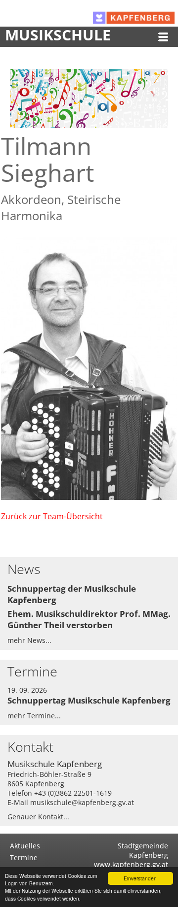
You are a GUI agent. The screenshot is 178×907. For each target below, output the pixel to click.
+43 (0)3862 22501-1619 (73, 793)
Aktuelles (25, 845)
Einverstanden (140, 878)
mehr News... (29, 640)
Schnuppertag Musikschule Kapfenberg (89, 700)
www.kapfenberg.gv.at (131, 864)
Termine (24, 857)
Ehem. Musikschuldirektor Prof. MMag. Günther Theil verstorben (89, 619)
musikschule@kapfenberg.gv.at (82, 802)
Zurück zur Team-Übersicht (52, 516)
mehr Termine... (34, 715)
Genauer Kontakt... (38, 816)
